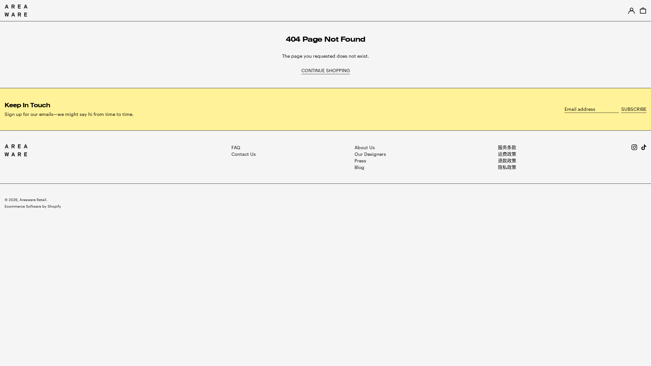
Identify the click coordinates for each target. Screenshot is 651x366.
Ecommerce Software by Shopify (33, 206)
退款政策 (507, 160)
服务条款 (507, 147)
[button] (643, 10)
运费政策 (507, 153)
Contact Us (243, 153)
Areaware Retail (33, 199)
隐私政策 (507, 167)
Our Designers (370, 153)
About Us (364, 147)
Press (360, 160)
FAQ (235, 147)
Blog (359, 167)
